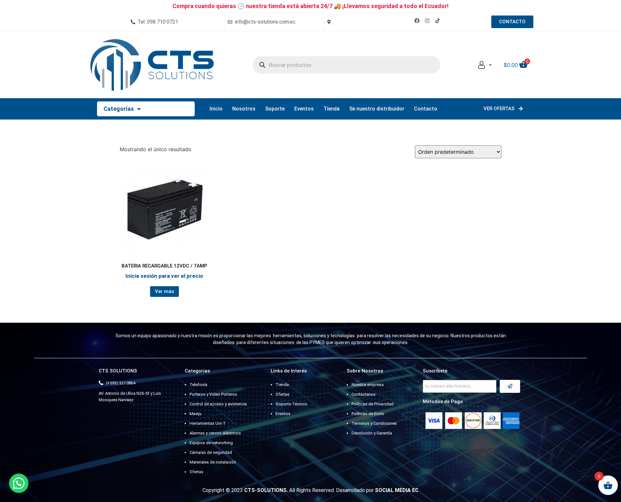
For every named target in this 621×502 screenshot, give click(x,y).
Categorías (119, 108)
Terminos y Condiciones (374, 423)
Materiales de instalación (213, 462)
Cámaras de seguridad (211, 452)
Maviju (196, 413)
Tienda (331, 109)
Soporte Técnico (291, 404)
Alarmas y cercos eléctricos (215, 433)
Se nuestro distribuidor (376, 109)
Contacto (425, 109)
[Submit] (510, 386)
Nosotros (244, 109)
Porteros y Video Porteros (213, 394)
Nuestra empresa (368, 384)
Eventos (304, 109)
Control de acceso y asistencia (218, 404)
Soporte (275, 109)
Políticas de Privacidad (373, 404)
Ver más (164, 291)
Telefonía (198, 384)
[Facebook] (417, 21)
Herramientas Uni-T (208, 423)
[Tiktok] (437, 21)
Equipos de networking (211, 442)
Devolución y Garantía (372, 433)
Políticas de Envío (368, 413)
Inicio (216, 109)
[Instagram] (427, 21)
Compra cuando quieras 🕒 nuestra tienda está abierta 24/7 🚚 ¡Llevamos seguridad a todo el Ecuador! (310, 6)
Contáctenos (364, 394)
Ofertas (196, 471)
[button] (18, 483)
